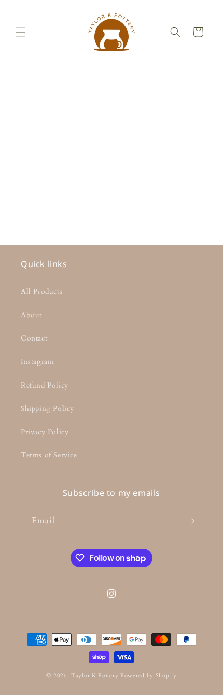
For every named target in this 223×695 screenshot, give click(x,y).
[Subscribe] (190, 521)
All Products (41, 292)
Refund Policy (44, 385)
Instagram (37, 361)
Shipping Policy (47, 408)
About (31, 315)
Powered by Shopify (148, 675)
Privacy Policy (44, 432)
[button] (20, 32)
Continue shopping (111, 178)
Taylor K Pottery (94, 675)
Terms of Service (49, 455)
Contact (34, 338)
